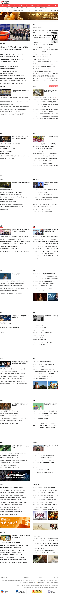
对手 (53, 507)
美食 (55, 8)
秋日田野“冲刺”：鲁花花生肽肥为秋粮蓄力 (42, 71)
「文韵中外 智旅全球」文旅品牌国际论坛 (9, 246)
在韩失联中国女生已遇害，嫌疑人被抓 (8, 71)
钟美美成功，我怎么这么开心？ (39, 335)
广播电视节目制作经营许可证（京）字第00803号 (37, 585)
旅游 (51, 8)
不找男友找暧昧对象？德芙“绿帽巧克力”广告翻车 (43, 146)
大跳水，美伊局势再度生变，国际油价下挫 (42, 160)
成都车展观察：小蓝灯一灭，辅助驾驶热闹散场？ (43, 253)
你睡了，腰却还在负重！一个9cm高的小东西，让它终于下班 (13, 418)
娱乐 (26, 5)
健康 (34, 400)
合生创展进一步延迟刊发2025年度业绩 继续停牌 (43, 374)
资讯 (3, 5)
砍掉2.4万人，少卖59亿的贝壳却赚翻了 (41, 209)
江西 (55, 10)
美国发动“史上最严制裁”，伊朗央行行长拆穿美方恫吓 (11, 54)
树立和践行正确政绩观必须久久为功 (40, 30)
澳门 (2, 10)
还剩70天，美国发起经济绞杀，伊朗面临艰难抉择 (11, 49)
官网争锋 (51, 497)
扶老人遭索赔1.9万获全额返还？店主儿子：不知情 (44, 66)
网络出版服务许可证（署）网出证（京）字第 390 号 (25, 582)
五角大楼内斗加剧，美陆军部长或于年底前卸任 (10, 194)
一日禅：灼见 (35, 467)
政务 (49, 5)
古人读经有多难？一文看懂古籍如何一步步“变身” (43, 460)
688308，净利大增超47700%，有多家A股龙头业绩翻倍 (45, 153)
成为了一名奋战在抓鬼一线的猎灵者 (8, 500)
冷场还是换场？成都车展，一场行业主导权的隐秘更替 (44, 239)
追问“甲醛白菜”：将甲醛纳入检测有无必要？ (42, 148)
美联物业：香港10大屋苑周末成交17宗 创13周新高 (44, 369)
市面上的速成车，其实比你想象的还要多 (41, 192)
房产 (34, 358)
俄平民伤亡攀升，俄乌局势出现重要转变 (9, 66)
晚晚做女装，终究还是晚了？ (39, 325)
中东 (5, 10)
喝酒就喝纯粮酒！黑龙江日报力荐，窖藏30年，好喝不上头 (13, 75)
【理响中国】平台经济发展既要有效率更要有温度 (43, 42)
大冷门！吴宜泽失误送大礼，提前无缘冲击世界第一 (11, 285)
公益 (1, 442)
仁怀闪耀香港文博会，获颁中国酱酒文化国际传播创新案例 (13, 243)
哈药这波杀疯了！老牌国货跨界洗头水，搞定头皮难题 (12, 550)
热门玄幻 (38, 484)
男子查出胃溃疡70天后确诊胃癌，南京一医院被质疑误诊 (45, 423)
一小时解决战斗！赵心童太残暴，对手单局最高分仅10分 (12, 283)
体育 (43, 5)
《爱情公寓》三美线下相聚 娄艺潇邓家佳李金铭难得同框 (45, 278)
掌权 (24, 490)
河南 (45, 10)
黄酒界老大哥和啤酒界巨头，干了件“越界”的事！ (11, 547)
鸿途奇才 (21, 504)
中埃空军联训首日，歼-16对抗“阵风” (8, 202)
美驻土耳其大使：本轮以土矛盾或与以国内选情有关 (11, 204)
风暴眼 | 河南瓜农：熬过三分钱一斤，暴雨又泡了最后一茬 (13, 114)
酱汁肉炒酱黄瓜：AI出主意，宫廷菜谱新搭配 (10, 327)
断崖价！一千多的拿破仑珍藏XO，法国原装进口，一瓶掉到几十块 (14, 156)
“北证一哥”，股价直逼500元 (6, 151)
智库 (12, 8)
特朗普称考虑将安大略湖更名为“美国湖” (9, 61)
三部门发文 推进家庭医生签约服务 (40, 418)
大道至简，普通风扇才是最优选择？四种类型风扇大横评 (12, 381)
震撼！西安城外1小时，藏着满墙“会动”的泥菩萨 (43, 462)
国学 (36, 8)
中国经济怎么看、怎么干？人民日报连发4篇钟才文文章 (45, 32)
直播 (2, 8)
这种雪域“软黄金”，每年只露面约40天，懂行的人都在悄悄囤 (13, 562)
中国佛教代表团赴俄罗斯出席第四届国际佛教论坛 (43, 455)
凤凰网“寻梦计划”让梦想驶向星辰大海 (8, 465)
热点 (1, 44)
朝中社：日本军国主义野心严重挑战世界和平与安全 (11, 206)
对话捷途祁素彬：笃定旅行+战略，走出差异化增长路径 (45, 246)
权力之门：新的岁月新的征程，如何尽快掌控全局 (11, 512)
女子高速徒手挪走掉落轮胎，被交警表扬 (46, 76)
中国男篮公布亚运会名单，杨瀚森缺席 (8, 290)
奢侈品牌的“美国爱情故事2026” (39, 344)
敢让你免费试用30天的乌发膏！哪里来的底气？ (10, 542)
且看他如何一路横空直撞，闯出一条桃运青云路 (43, 495)
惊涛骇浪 (24, 497)
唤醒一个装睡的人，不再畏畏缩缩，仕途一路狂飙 (43, 509)
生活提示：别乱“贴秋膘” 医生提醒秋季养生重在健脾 (44, 428)
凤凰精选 (2, 86)
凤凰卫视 (20, 5)
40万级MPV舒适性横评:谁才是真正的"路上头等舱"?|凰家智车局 (14, 383)
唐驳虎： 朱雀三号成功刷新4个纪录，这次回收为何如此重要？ (14, 109)
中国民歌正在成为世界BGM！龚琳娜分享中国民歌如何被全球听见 (14, 251)
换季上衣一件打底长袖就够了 (39, 330)
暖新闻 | (34, 76)
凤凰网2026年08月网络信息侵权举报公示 (42, 52)
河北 (42, 10)
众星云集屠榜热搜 (4, 209)
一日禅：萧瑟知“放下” (37, 453)
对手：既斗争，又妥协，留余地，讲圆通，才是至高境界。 (13, 492)
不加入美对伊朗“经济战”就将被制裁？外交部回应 (14, 47)
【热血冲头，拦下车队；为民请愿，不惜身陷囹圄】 (44, 487)
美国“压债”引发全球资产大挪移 (7, 158)
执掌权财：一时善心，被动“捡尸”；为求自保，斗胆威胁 (45, 490)
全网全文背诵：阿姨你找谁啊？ (39, 327)
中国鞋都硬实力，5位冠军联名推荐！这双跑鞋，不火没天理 (13, 80)
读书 (31, 8)
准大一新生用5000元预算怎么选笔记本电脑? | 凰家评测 (12, 369)
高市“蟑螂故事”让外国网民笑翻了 (7, 68)
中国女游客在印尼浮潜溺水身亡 (7, 73)
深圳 (36, 10)
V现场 (37, 179)
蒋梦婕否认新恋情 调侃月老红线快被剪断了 (42, 286)
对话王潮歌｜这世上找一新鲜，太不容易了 (9, 411)
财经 (9, 5)
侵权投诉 (51, 580)
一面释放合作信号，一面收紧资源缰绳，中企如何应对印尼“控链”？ (14, 97)
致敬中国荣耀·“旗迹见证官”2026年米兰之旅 (9, 248)
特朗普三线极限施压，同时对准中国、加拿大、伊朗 (11, 59)
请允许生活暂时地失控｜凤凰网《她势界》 (9, 455)
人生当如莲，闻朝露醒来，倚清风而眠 (41, 469)
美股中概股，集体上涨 (5, 146)
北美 (9, 10)
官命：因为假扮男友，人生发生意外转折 (9, 487)
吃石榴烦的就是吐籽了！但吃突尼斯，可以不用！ (11, 552)
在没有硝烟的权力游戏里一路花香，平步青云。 (10, 497)
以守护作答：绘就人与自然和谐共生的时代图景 (43, 40)
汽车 (55, 5)
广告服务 (54, 577)
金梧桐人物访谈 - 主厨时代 (6, 323)
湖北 (48, 10)
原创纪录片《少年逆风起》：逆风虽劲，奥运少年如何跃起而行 (13, 460)
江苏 (39, 10)
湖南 (51, 10)
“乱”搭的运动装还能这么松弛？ (39, 339)
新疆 (19, 10)
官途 (53, 492)
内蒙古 (15, 10)
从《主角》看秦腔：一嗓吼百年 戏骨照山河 (9, 423)
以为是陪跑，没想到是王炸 (38, 290)
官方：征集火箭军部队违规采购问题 (40, 56)
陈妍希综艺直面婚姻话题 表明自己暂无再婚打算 (43, 281)
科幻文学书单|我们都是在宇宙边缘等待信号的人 (10, 416)
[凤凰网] (5, 3)
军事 (38, 5)
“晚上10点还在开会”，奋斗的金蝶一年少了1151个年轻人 (45, 204)
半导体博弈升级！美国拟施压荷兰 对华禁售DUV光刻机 (45, 189)
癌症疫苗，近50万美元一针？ (39, 151)
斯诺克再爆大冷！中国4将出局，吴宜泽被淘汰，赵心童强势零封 (14, 288)
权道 (18, 507)
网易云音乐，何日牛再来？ (38, 211)
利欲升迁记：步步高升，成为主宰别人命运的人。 (11, 490)
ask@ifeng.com (44, 580)
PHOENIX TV (47, 577)
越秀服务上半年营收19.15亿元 (39, 366)
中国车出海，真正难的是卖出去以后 (8, 39)
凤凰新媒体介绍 (3, 577)
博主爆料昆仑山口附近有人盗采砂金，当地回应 (43, 64)
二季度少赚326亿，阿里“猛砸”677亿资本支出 (42, 206)
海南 (26, 10)
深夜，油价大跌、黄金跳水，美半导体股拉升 (10, 144)
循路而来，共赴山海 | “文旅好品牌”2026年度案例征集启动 (13, 239)
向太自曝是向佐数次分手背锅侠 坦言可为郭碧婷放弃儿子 (45, 276)
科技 (14, 5)
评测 (26, 8)
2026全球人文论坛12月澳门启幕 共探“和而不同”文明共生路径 (13, 453)
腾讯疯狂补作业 (48, 211)
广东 (32, 10)
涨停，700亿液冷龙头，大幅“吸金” (7, 148)
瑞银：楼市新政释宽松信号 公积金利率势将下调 (43, 364)
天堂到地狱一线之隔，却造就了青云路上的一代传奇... (12, 495)
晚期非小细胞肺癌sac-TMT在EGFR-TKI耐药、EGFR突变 (45, 413)
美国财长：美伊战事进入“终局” (7, 199)
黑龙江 (22, 10)
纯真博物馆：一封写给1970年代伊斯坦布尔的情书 (11, 420)
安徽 (29, 10)
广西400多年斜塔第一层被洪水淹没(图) (41, 59)
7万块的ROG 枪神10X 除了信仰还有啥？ (9, 371)
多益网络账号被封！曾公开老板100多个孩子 (42, 194)
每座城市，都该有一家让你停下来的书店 (9, 413)
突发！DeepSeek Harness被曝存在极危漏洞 (42, 199)
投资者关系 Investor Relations (31, 577)
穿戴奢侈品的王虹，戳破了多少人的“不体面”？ (43, 342)
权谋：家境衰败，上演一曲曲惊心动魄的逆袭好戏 (11, 502)
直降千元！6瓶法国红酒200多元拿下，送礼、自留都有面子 (13, 557)
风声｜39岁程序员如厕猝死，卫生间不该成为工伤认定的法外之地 (14, 106)
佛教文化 (41, 8)
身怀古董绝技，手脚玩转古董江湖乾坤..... (42, 507)
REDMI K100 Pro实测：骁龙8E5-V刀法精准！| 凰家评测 (12, 373)
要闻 (34, 24)
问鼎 (26, 495)
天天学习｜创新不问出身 (38, 28)
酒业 (46, 8)
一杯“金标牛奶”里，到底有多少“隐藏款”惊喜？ (10, 462)
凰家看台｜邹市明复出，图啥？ (7, 104)
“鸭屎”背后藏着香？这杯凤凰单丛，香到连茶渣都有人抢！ (13, 554)
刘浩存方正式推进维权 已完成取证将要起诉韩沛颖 (44, 274)
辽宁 (12, 10)
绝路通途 (55, 504)
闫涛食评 (2, 332)
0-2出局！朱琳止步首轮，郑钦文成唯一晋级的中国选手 (12, 281)
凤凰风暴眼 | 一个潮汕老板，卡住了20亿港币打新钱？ (45, 144)
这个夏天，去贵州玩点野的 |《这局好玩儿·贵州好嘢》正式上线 (14, 236)
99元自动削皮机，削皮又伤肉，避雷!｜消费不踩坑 (11, 378)
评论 (7, 8)
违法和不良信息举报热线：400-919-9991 (30, 580)
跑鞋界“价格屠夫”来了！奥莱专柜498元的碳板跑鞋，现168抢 (13, 197)
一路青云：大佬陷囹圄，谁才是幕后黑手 (9, 504)
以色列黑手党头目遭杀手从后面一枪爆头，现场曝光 (11, 83)
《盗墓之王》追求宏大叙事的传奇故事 (8, 509)
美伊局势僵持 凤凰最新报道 (6, 189)
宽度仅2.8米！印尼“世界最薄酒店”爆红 (41, 378)
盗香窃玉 (51, 502)
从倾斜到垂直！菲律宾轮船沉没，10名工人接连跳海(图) (12, 78)
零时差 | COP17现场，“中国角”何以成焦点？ (42, 47)
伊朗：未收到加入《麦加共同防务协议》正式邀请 (11, 192)
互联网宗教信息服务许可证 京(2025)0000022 (33, 587)
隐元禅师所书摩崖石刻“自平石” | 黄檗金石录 (42, 457)
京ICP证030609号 (21, 585)
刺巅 (19, 509)
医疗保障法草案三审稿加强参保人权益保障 (42, 54)
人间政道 (19, 500)
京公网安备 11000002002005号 (46, 582)
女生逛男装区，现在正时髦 (38, 337)
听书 (1, 484)
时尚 (32, 5)
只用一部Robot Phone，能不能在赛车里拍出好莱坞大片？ (13, 376)
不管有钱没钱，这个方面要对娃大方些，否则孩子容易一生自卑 (14, 545)
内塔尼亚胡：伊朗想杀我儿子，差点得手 (9, 56)
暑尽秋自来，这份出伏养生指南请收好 (41, 416)
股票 (17, 8)
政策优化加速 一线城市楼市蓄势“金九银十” (42, 362)
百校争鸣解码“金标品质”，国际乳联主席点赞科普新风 (11, 457)
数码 (22, 8)
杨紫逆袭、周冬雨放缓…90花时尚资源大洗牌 (42, 332)
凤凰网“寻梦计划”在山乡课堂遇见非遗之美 (9, 467)
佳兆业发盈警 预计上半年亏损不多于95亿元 (42, 376)
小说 (34, 484)
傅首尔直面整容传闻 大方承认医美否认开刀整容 (43, 283)
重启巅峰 (21, 487)
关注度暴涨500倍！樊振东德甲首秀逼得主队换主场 (11, 293)
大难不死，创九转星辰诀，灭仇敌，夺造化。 (42, 504)
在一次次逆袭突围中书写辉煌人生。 (8, 507)
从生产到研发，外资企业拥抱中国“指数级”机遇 (43, 44)
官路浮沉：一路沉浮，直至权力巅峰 (40, 497)
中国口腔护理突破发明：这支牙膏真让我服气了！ (43, 97)
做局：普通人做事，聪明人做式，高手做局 (42, 492)
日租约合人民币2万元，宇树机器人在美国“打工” (43, 163)
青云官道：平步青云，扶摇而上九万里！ (9, 514)
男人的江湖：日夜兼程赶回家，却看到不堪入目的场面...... (45, 500)
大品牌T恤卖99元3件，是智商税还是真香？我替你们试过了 (13, 559)
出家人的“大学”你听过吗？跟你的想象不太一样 (43, 472)
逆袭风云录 (25, 502)
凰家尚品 (35, 86)
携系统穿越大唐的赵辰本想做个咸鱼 (40, 502)
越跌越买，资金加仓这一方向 (6, 153)
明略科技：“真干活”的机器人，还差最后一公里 (10, 111)
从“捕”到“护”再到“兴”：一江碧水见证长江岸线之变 (44, 35)
